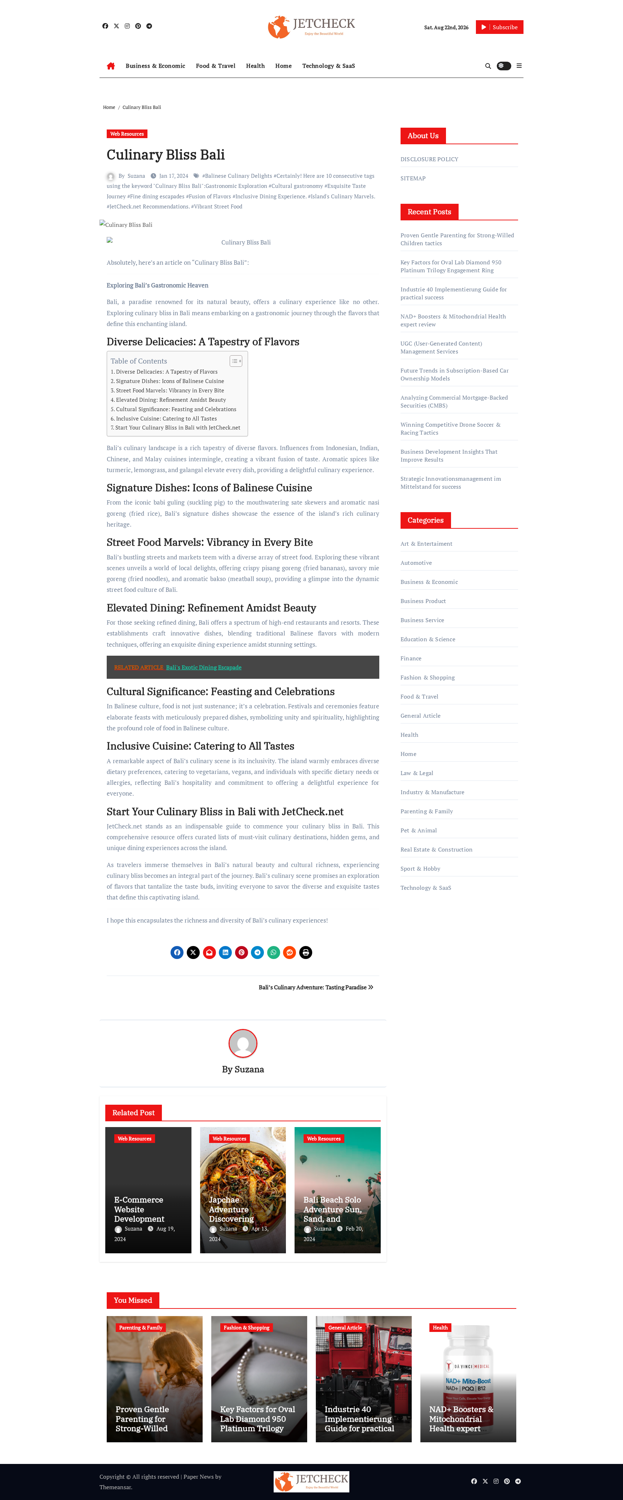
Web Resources (127, 133)
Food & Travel (216, 66)
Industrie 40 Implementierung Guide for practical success (359, 1423)
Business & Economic (155, 66)
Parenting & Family (427, 811)
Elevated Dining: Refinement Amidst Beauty (171, 399)
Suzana (136, 175)
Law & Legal (417, 773)
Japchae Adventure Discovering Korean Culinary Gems (240, 1218)
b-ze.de (410, 1008)
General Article (421, 716)
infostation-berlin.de (428, 967)
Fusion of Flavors (210, 196)
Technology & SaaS (328, 66)
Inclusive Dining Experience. (270, 196)
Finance (411, 658)
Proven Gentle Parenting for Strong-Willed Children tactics (145, 1423)
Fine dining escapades (157, 196)
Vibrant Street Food (218, 206)
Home (283, 66)
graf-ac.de (413, 1029)
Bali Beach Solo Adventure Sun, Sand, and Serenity (333, 1213)
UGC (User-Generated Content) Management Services (441, 347)
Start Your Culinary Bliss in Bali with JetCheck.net (177, 427)
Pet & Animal (419, 830)
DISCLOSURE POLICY (429, 159)
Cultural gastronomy (297, 185)
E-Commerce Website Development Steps (139, 1213)
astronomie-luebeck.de (430, 1018)
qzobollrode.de (420, 936)
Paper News (199, 1477)
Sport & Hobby (421, 868)
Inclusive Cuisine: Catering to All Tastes (166, 418)
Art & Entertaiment (427, 543)
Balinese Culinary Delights (238, 175)
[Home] (110, 66)
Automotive (416, 563)
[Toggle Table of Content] (232, 361)
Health (255, 66)
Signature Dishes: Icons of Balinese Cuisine (170, 380)
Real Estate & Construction (437, 849)
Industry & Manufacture (432, 792)
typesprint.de (418, 998)
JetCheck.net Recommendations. (150, 206)
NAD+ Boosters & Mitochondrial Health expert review (461, 1423)
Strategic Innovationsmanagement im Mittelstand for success (451, 483)
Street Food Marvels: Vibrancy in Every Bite (170, 390)
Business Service (422, 620)
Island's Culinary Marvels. (343, 196)
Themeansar (115, 1487)
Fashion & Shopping (428, 677)
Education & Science (428, 639)
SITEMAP (413, 178)
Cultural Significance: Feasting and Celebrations (176, 409)
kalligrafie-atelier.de (426, 988)
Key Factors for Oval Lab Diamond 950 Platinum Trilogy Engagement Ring (451, 266)
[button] (519, 66)
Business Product (423, 601)
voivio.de (412, 1039)
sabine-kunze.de (422, 977)
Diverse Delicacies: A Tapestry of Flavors (167, 371)
